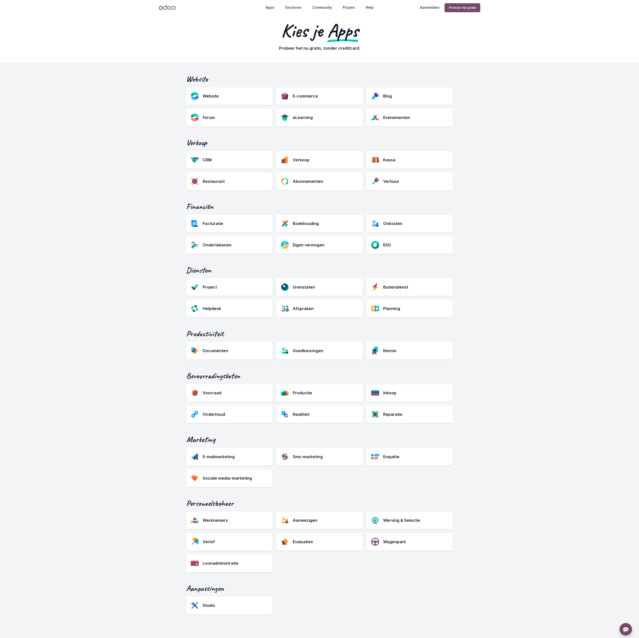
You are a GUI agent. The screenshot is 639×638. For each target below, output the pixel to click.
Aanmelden (430, 7)
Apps (270, 7)
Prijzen (349, 7)
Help (370, 7)
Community (322, 7)
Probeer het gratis (462, 7)
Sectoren (293, 7)
